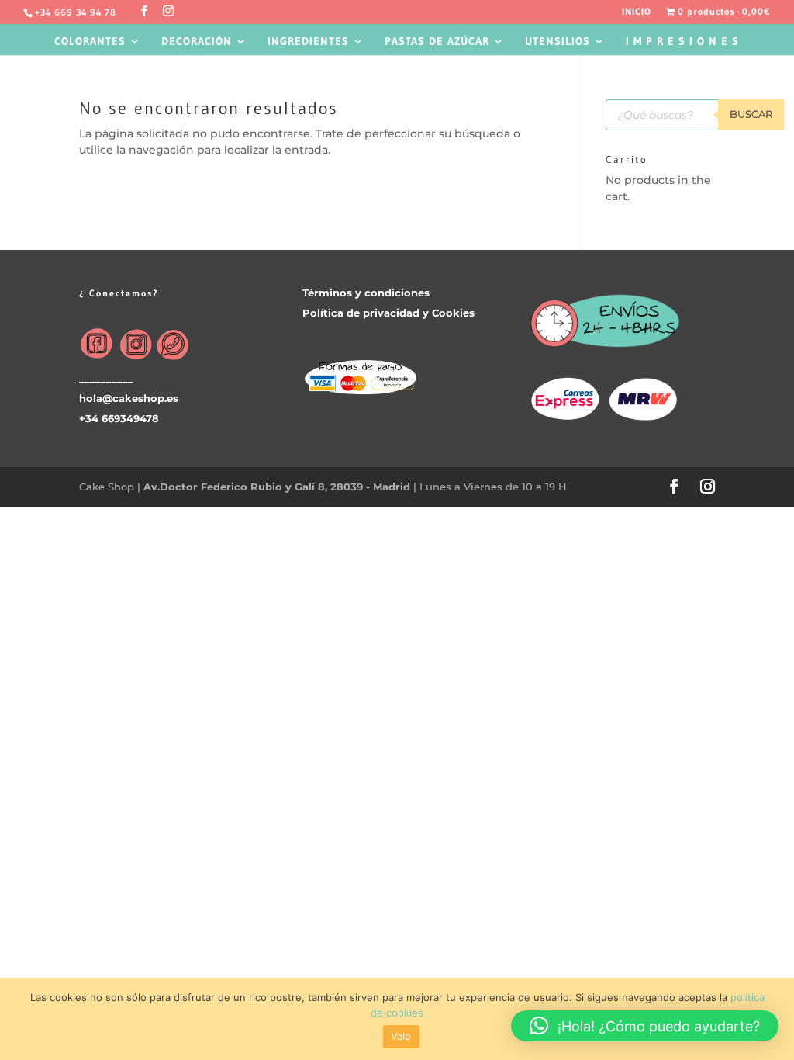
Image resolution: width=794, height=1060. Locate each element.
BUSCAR (751, 114)
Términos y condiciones (366, 292)
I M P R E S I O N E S (682, 42)
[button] (644, 1025)
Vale (401, 1036)
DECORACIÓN (196, 42)
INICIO (636, 12)
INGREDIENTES (308, 42)
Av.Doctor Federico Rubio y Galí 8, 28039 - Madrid (278, 486)
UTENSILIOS (557, 42)
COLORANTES (90, 42)
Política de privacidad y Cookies (388, 313)
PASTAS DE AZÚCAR (437, 42)
